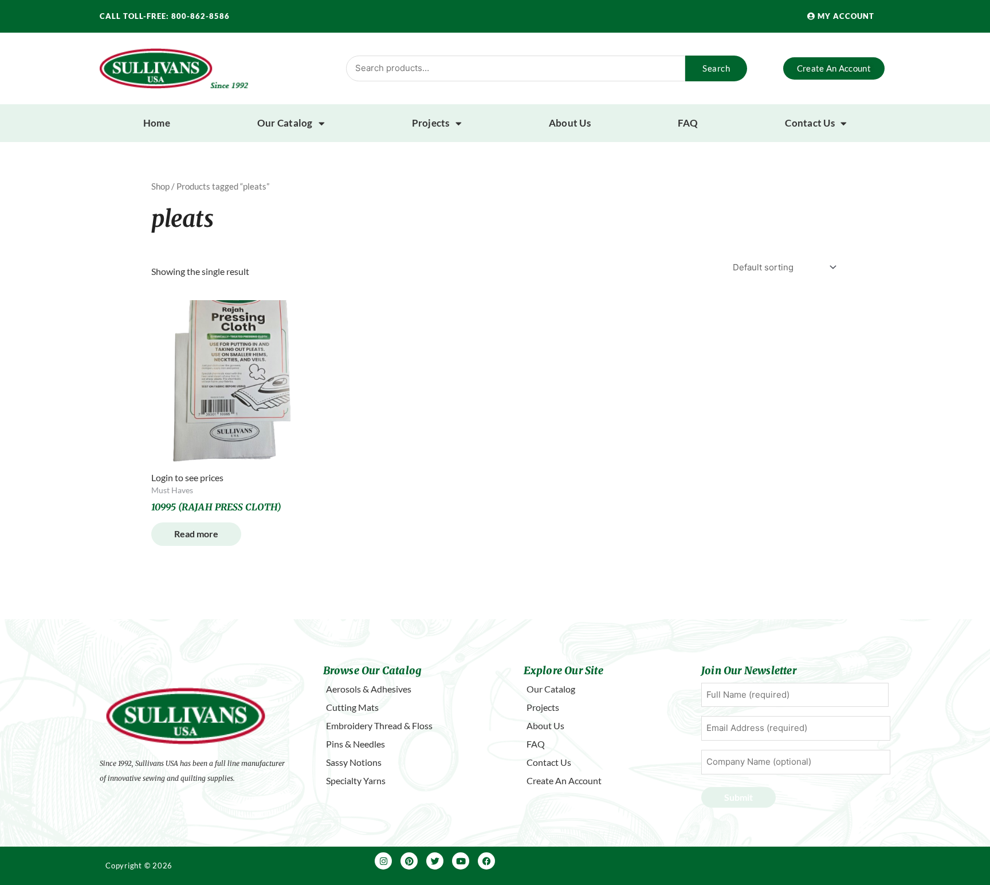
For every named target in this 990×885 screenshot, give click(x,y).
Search (716, 68)
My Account (844, 16)
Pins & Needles (355, 743)
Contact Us (810, 123)
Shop (160, 186)
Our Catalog (285, 123)
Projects (431, 123)
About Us (570, 123)
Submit (738, 797)
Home (156, 123)
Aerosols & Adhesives (368, 688)
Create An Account (564, 780)
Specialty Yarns (356, 780)
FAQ (688, 123)
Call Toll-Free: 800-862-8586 (165, 16)
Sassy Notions (354, 762)
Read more (196, 533)
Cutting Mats (352, 707)
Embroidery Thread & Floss (379, 725)
